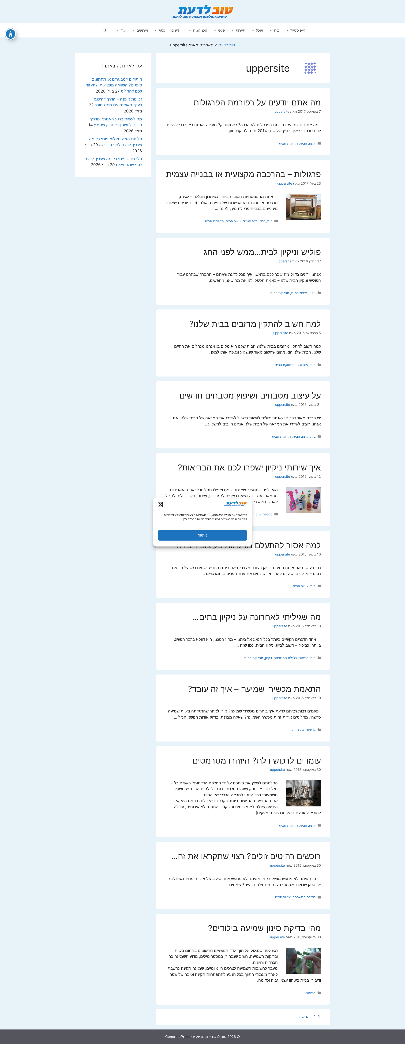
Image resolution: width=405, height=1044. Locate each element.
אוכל (259, 30)
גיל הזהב (298, 729)
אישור (202, 535)
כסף (162, 30)
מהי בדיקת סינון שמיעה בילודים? (264, 928)
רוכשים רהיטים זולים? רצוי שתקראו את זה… (246, 856)
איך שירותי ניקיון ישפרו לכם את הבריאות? (249, 467)
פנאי (221, 30)
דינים (175, 30)
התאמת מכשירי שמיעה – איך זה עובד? (254, 689)
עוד (123, 30)
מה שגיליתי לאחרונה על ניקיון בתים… (256, 617)
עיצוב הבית (307, 143)
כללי (262, 221)
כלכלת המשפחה (285, 658)
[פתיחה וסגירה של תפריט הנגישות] (10, 34)
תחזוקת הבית (288, 143)
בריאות (267, 514)
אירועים (142, 30)
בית (276, 30)
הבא (303, 1016)
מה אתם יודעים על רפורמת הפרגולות (257, 102)
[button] (160, 504)
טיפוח (256, 514)
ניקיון (312, 293)
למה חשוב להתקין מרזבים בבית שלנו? (255, 324)
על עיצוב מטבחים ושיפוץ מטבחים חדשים (250, 395)
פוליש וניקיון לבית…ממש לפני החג (262, 252)
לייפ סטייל (298, 30)
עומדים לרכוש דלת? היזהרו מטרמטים (256, 760)
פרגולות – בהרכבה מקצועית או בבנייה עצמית (243, 174)
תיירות (240, 30)
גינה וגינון (302, 365)
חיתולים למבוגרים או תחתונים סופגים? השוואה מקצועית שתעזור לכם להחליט (114, 85)
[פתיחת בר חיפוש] (104, 30)
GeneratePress (177, 1036)
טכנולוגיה (200, 30)
